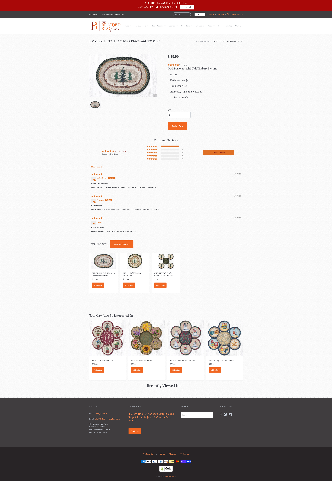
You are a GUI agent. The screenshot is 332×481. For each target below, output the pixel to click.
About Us (172, 454)
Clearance (200, 26)
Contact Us (184, 454)
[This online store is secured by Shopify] (166, 469)
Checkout (220, 14)
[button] (173, 65)
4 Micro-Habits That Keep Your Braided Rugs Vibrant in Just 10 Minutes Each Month (151, 417)
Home (195, 41)
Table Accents (140, 26)
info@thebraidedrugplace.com (113, 14)
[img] (96, 174)
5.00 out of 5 (120, 151)
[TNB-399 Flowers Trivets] (146, 338)
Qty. (169, 110)
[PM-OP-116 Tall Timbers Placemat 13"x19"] (95, 104)
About (210, 26)
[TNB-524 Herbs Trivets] (107, 338)
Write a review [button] (218, 152)
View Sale (187, 7)
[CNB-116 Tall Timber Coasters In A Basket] (166, 261)
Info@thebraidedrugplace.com (107, 419)
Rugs (127, 26)
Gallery (238, 26)
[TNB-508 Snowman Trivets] (185, 338)
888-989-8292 (94, 14)
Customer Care (149, 454)
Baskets (172, 26)
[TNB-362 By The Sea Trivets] (224, 338)
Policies (162, 454)
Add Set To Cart (121, 244)
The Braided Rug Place (168, 476)
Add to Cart (177, 126)
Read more (135, 431)
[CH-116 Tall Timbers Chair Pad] (134, 261)
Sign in (211, 14)
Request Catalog (225, 26)
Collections (185, 26)
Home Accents (157, 26)
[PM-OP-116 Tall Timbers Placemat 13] (103, 261)
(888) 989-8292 (102, 414)
